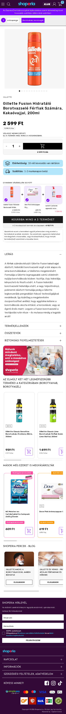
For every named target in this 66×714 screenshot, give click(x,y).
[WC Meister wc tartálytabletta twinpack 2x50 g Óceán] (19, 491)
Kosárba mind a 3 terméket (33, 219)
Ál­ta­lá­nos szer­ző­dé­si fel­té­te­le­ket (31, 633)
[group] (19, 570)
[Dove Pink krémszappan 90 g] (33, 192)
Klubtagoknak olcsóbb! (15, 522)
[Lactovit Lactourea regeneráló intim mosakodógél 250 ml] (54, 192)
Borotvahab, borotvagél (33, 20)
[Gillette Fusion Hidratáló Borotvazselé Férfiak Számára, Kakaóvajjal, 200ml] (12, 192)
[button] (3, 20)
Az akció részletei (46, 522)
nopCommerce (56, 712)
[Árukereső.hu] (57, 700)
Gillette (7, 97)
